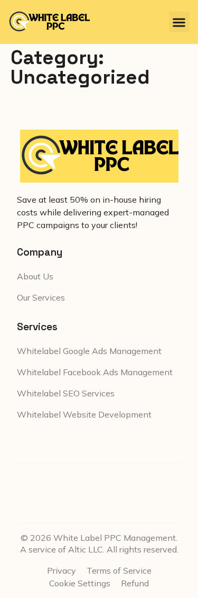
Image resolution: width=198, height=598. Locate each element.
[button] (179, 22)
